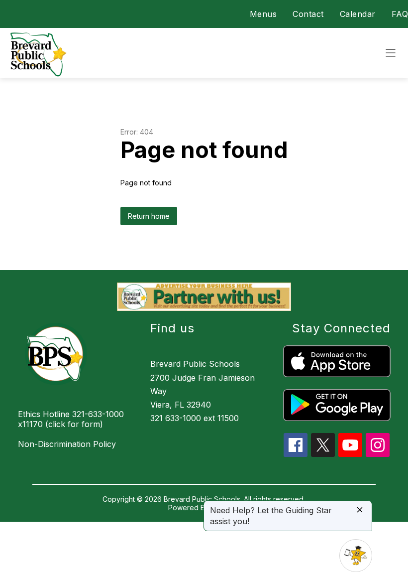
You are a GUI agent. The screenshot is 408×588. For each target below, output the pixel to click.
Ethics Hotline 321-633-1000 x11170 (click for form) (71, 419)
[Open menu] (391, 53)
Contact (308, 14)
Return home (149, 216)
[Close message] (359, 510)
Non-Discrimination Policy (67, 444)
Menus (263, 14)
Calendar (358, 14)
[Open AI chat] (356, 556)
